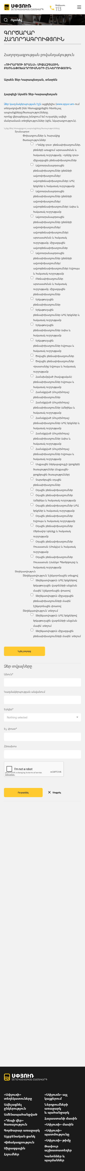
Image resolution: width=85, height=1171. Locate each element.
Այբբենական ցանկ (19, 1136)
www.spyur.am (65, 104)
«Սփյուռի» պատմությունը (56, 1132)
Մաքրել (57, 792)
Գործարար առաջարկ (22, 1130)
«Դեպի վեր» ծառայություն (15, 1122)
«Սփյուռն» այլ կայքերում (56, 1096)
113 (58, 9)
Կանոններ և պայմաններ (54, 1158)
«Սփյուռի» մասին (58, 1124)
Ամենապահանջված (20, 1114)
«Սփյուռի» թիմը (57, 1140)
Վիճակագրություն (19, 1142)
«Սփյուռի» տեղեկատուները (18, 1096)
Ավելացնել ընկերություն (15, 1106)
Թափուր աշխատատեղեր (58, 1148)
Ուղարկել (23, 792)
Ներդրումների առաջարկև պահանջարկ (56, 1108)
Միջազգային (14, 1148)
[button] (42, 717)
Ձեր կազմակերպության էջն (22, 104)
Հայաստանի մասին (60, 1118)
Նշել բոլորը (24, 651)
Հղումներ (11, 1154)
